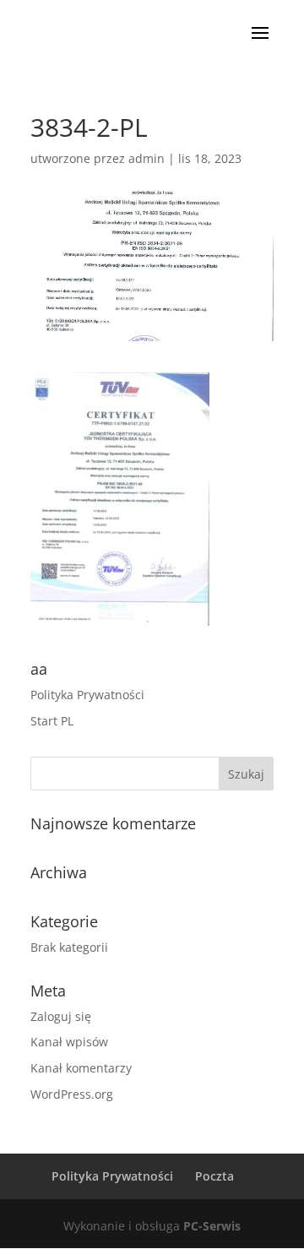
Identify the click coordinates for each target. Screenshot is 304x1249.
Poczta (214, 1176)
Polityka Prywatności (87, 695)
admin (146, 158)
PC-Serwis (212, 1226)
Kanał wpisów (69, 1042)
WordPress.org (71, 1094)
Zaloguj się (60, 1016)
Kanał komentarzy (81, 1068)
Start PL (51, 721)
